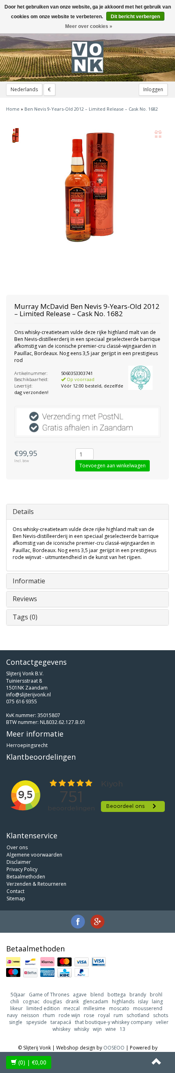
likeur (16, 1008)
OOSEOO (114, 1047)
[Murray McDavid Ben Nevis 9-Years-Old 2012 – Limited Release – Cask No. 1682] (15, 135)
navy (12, 1015)
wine (110, 1029)
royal (104, 1015)
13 (122, 1029)
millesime (94, 1008)
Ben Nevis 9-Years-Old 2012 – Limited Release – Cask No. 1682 (91, 109)
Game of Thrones (49, 994)
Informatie (29, 580)
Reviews (25, 598)
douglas (52, 1001)
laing (157, 1001)
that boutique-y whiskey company (113, 1022)
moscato (119, 1008)
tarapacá (60, 1022)
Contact (15, 891)
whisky (81, 1029)
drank (72, 1001)
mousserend (147, 1008)
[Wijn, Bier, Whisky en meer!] (87, 57)
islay (143, 1001)
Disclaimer (19, 862)
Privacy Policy (22, 869)
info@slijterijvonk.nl (28, 694)
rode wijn (69, 1015)
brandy (137, 994)
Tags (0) (25, 617)
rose (89, 1015)
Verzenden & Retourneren (36, 883)
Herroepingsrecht (27, 745)
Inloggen (153, 89)
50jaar (18, 994)
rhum (49, 1015)
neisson (30, 1015)
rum (118, 1015)
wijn (97, 1029)
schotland (138, 1015)
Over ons (17, 847)
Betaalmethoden (26, 876)
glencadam (95, 1001)
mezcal (71, 1008)
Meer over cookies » (88, 26)
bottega (116, 994)
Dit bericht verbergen (135, 16)
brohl (156, 994)
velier (162, 1022)
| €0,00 (32, 1062)
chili (14, 1001)
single (15, 1022)
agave (80, 994)
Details (23, 511)
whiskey (61, 1029)
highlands (123, 1001)
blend (97, 994)
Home (13, 109)
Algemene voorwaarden (34, 854)
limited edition (43, 1008)
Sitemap (16, 898)
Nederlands (24, 89)
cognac (31, 1001)
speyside (36, 1022)
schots (160, 1015)
